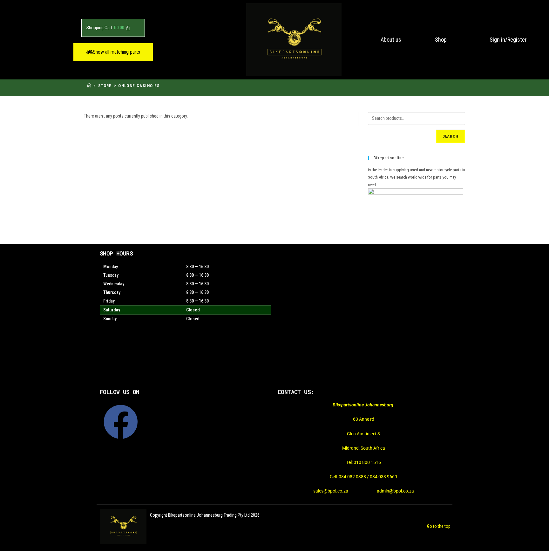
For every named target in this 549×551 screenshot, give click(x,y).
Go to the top (439, 526)
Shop (441, 39)
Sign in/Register (508, 39)
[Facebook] (121, 422)
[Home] (89, 85)
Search (450, 136)
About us (391, 39)
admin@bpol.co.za (395, 490)
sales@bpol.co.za (331, 490)
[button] (113, 52)
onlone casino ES (138, 85)
